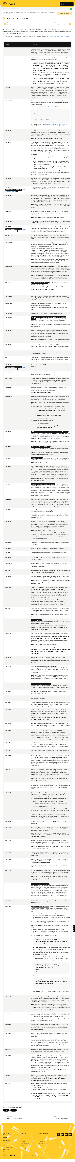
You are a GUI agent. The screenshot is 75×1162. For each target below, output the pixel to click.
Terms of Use (42, 1143)
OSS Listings (6, 1149)
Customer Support (25, 1143)
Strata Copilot (67, 4)
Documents (41, 1145)
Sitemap (5, 1151)
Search (4, 1142)
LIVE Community (25, 1145)
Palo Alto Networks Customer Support (56, 124)
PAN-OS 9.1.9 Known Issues (9, 13)
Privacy (40, 1139)
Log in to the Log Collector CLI (45, 106)
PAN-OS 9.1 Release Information (18, 12)
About (22, 1139)
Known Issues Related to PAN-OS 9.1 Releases (44, 12)
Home (4, 12)
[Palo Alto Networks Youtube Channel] (70, 1135)
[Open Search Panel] (51, 4)
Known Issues (30, 12)
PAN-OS (8, 12)
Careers (23, 1141)
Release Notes (6, 1140)
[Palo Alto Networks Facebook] (58, 1135)
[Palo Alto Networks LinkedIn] (62, 1135)
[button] (74, 928)
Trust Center (42, 1141)
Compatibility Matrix (8, 1147)
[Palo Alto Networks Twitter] (66, 1135)
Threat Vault (39, 763)
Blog (4, 1145)
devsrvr (46, 420)
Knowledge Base (25, 1148)
